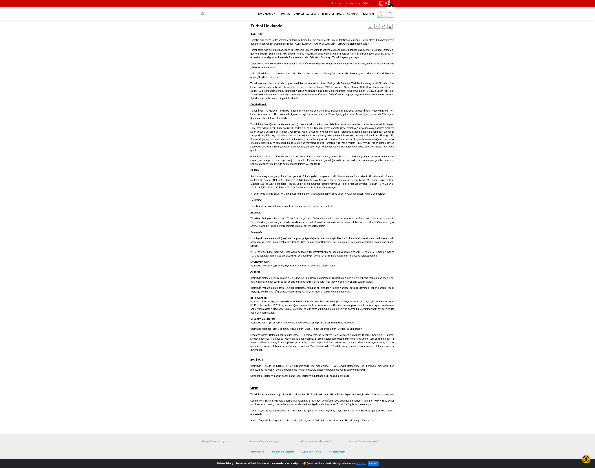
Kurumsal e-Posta (311, 451)
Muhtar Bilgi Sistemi (283, 451)
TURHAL (285, 14)
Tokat (365, 3)
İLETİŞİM (368, 14)
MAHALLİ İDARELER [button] (305, 14)
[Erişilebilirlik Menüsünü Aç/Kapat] (586, 459)
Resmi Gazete (256, 451)
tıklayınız (361, 463)
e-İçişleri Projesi (337, 451)
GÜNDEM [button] (352, 14)
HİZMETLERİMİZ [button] (332, 14)
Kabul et (373, 463)
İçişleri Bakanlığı (350, 3)
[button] (383, 26)
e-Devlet (334, 3)
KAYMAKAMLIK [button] (266, 14)
